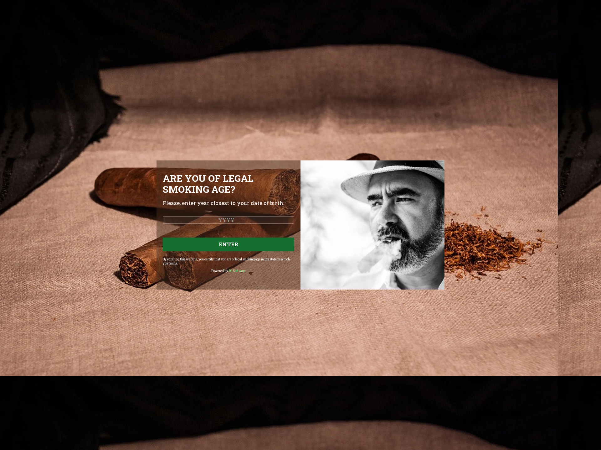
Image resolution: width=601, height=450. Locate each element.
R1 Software (237, 271)
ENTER (228, 244)
